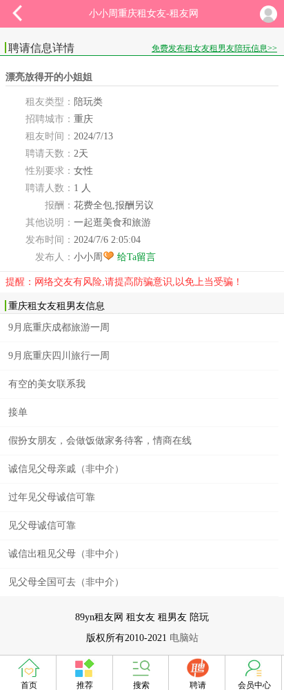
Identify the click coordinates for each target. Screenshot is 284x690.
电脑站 (184, 638)
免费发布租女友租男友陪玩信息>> (214, 48)
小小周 (88, 257)
